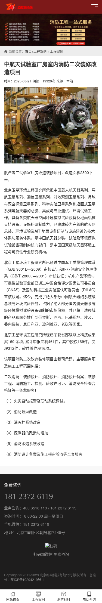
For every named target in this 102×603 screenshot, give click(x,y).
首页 (28, 51)
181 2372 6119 (28, 496)
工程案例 (40, 51)
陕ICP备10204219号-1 (27, 579)
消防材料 (63, 599)
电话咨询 (89, 599)
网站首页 (12, 599)
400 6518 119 (35, 508)
